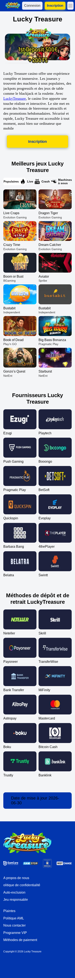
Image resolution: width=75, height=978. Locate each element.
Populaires (11, 181)
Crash (45, 181)
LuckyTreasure (14, 98)
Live (30, 181)
